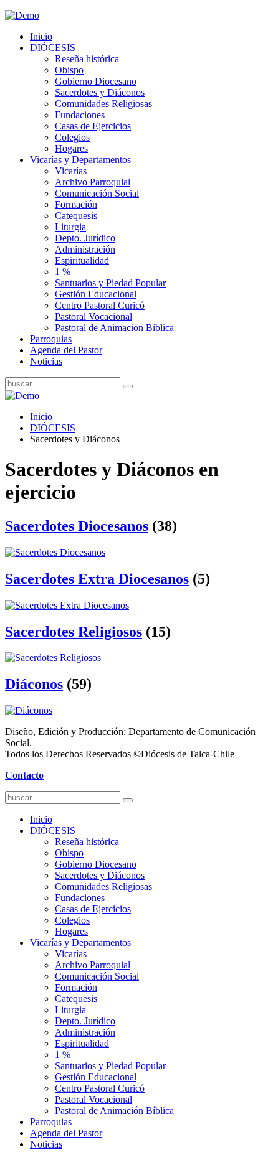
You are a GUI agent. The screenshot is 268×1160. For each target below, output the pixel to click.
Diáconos (34, 684)
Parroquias (51, 339)
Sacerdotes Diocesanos (76, 526)
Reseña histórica (87, 59)
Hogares (71, 148)
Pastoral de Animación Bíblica (114, 327)
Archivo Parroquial (92, 182)
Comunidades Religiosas (103, 103)
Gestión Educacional (95, 294)
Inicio (41, 36)
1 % (62, 271)
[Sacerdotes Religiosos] (53, 657)
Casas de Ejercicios (93, 126)
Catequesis (76, 215)
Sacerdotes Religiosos (73, 632)
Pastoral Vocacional (93, 316)
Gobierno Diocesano (95, 81)
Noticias (46, 361)
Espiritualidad (82, 260)
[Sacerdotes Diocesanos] (55, 552)
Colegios (72, 137)
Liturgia (70, 227)
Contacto (24, 775)
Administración (85, 249)
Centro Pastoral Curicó (100, 305)
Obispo (69, 70)
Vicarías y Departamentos (80, 159)
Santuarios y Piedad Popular (110, 283)
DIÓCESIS (52, 47)
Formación (76, 204)
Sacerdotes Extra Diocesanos (97, 579)
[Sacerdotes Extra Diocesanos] (67, 605)
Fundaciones (80, 115)
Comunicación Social (97, 193)
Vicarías (71, 171)
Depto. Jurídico (85, 238)
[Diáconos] (28, 710)
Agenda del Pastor (66, 350)
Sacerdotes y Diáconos (100, 92)
